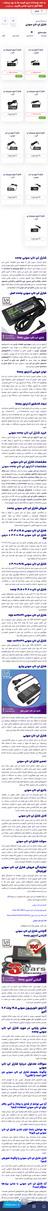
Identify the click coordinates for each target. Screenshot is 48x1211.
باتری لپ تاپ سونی (39, 905)
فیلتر (37, 11)
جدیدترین (29, 35)
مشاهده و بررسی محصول (35, 72)
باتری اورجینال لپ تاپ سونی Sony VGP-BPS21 (29, 910)
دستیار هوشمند (11, 1204)
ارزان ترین (15, 35)
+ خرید (42, 76)
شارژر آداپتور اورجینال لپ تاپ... (12, 51)
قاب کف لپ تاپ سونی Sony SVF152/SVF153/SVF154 (26, 915)
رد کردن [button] (9, 6)
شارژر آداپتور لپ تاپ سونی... (35, 51)
